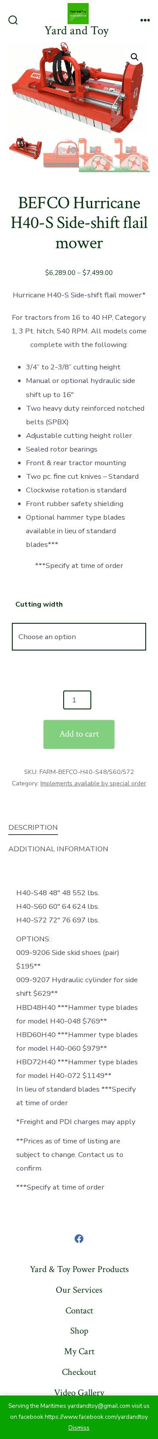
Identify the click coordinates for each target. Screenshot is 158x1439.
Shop (79, 1331)
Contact (79, 1310)
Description (33, 827)
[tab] (72, 828)
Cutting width (39, 604)
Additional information (58, 849)
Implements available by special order (93, 783)
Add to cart (79, 734)
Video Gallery (79, 1393)
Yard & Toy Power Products (79, 1269)
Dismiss (79, 1428)
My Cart (79, 1351)
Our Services (79, 1290)
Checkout (79, 1372)
